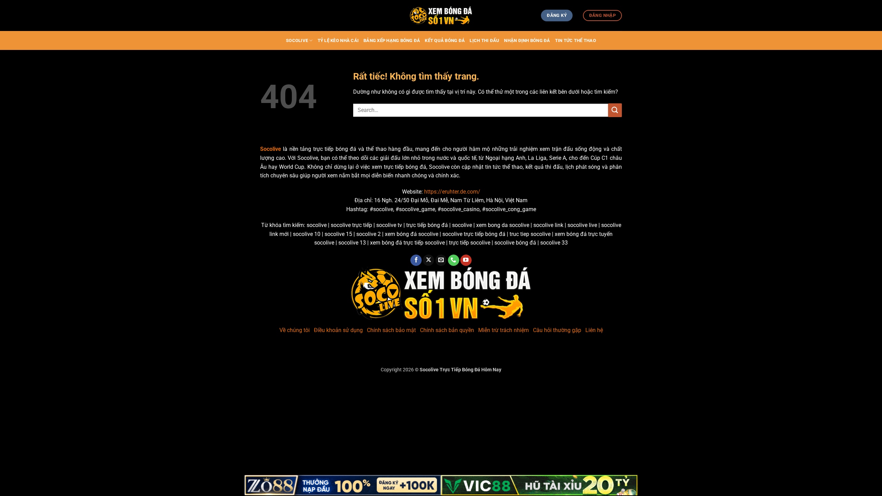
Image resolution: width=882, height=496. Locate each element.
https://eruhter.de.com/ (452, 191)
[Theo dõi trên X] (428, 260)
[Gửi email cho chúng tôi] (441, 260)
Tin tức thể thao (575, 40)
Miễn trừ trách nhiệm (503, 330)
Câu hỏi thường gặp (557, 330)
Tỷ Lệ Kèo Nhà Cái (338, 40)
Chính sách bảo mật (391, 330)
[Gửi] (615, 110)
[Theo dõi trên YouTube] (466, 260)
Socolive (297, 40)
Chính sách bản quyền (447, 330)
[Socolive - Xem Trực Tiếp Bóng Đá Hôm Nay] (441, 15)
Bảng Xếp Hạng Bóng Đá (391, 40)
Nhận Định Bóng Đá (527, 40)
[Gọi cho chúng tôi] (453, 260)
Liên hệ (594, 330)
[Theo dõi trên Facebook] (416, 260)
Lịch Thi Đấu (484, 40)
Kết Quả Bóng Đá (445, 40)
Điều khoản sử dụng (338, 330)
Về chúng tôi (294, 330)
